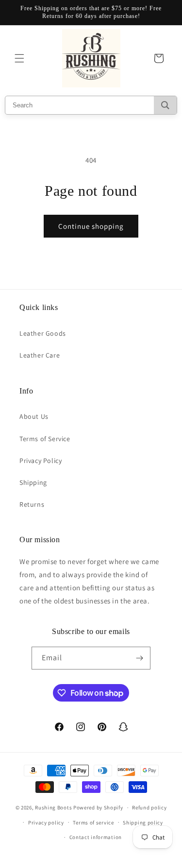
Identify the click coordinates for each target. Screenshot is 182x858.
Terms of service (93, 822)
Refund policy (149, 807)
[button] (19, 58)
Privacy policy (46, 822)
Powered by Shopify (98, 807)
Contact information (95, 837)
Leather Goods (42, 333)
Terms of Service (44, 438)
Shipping (33, 482)
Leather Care (39, 355)
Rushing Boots (53, 807)
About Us (34, 416)
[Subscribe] (139, 658)
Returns (31, 504)
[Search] (165, 105)
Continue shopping (91, 226)
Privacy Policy (40, 460)
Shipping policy (143, 822)
